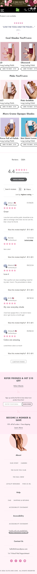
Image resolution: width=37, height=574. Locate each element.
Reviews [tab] (15, 159)
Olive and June (12, 571)
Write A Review (18, 179)
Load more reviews (18, 362)
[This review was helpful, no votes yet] (27, 230)
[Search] (25, 9)
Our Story (14, 463)
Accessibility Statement (18, 507)
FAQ (9, 500)
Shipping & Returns (21, 500)
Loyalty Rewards (13, 484)
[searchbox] (11, 189)
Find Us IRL (26, 484)
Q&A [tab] (23, 159)
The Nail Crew (18, 477)
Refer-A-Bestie (18, 386)
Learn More (18, 428)
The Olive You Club (18, 470)
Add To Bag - (11, 69)
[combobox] (24, 194)
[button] (18, 533)
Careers (24, 463)
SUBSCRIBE (27, 404)
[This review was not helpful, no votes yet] (31, 230)
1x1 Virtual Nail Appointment (18, 553)
